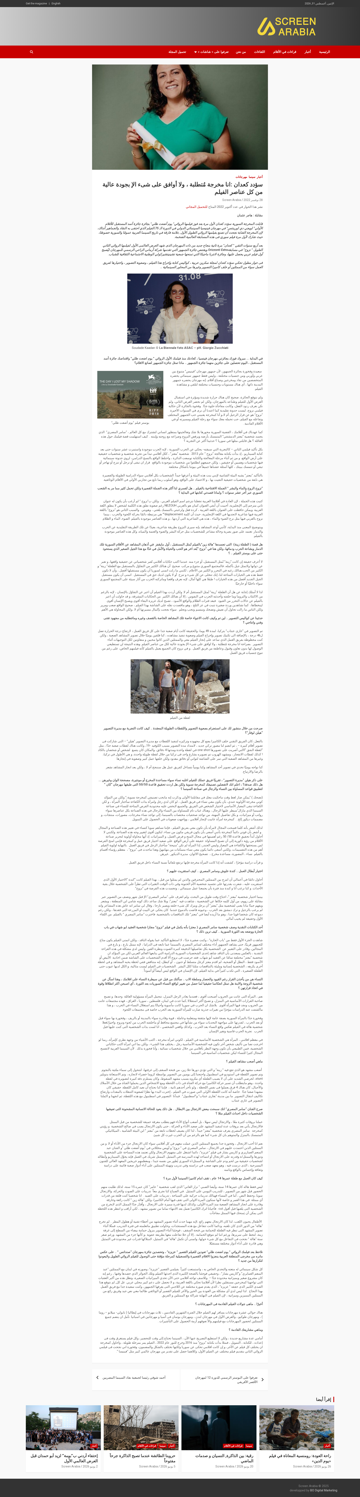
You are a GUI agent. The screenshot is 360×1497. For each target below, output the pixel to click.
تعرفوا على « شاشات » (213, 52)
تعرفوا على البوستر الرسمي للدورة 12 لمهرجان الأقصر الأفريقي (226, 1380)
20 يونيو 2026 (245, 1466)
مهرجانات (241, 176)
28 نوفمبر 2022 (253, 200)
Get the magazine (36, 3)
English (56, 3)
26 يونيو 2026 (322, 1466)
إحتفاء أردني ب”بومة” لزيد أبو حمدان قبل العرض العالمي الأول (64, 1458)
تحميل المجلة (177, 52)
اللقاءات (259, 52)
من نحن (241, 52)
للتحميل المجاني (197, 207)
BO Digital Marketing (323, 1490)
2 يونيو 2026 (90, 1466)
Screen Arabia (231, 200)
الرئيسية (324, 52)
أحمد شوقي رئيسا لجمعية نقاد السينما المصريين (133, 1377)
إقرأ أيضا (323, 1399)
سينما (252, 176)
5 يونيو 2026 (167, 1466)
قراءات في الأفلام (284, 52)
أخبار (308, 52)
